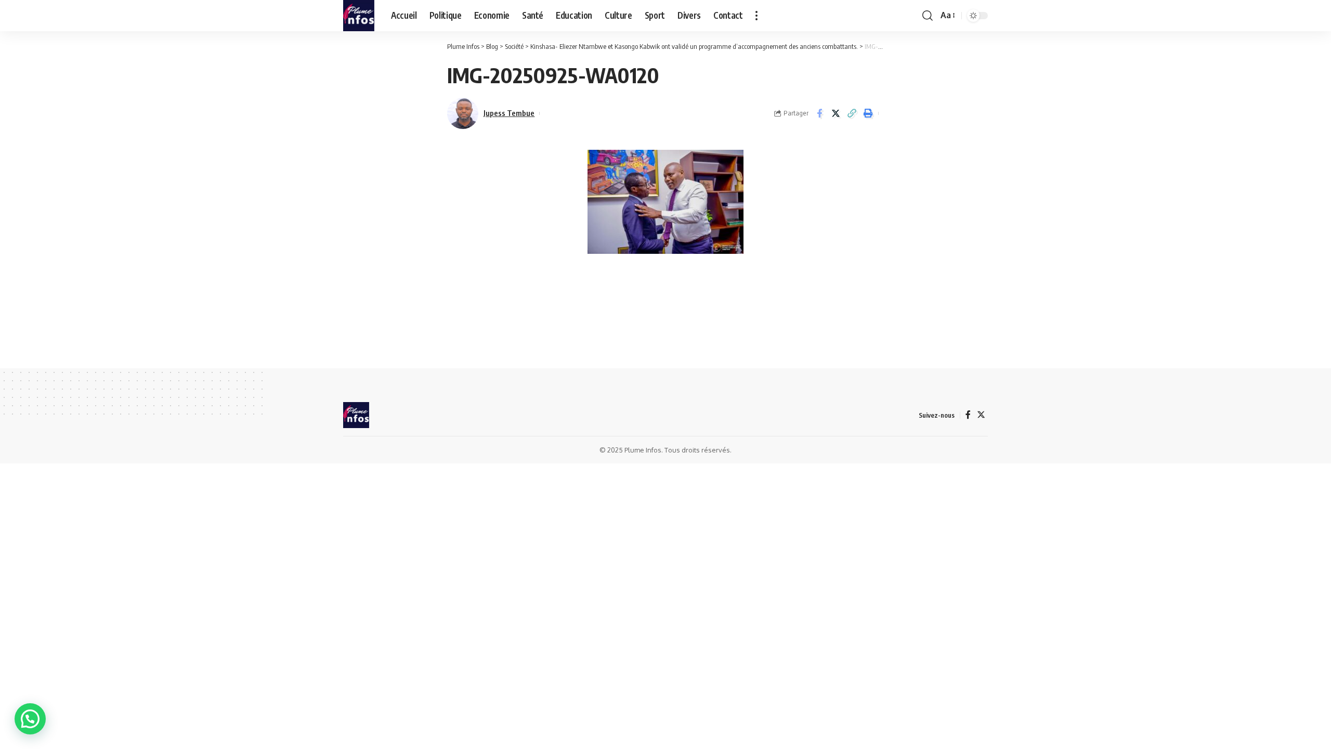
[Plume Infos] (358, 15)
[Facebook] (968, 415)
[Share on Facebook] (819, 113)
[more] (756, 15)
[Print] (867, 113)
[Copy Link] (851, 113)
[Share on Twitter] (835, 113)
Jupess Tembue (509, 113)
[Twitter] (981, 415)
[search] (927, 15)
